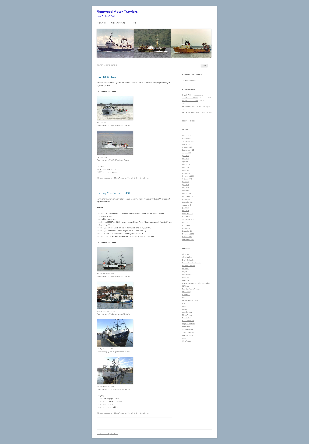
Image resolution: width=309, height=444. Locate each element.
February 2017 (187, 225)
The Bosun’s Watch (118, 23)
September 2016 (188, 240)
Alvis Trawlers (187, 257)
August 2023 (186, 144)
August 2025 (186, 135)
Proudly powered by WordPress (107, 434)
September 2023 (188, 141)
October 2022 (187, 147)
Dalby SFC (185, 277)
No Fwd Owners (188, 321)
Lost (183, 303)
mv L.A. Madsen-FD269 (190, 112)
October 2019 (187, 179)
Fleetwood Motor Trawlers (117, 11)
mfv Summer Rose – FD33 (191, 106)
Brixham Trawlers (188, 266)
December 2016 (187, 231)
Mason (184, 309)
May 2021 (185, 159)
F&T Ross (185, 286)
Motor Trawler (119, 178)
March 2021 (186, 164)
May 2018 (185, 211)
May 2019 (185, 187)
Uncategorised (187, 335)
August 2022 (186, 153)
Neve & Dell (186, 318)
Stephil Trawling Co (189, 332)
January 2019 (186, 199)
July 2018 (185, 208)
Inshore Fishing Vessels (190, 300)
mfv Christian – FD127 (190, 98)
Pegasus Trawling (188, 324)
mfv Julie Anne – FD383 (190, 101)
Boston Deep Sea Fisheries (191, 263)
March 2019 (186, 193)
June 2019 (185, 185)
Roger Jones (144, 178)
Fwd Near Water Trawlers (191, 289)
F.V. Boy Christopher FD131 (113, 193)
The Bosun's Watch (189, 80)
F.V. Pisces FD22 (106, 76)
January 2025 (186, 138)
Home (133, 23)
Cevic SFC (185, 269)
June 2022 (185, 156)
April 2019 (185, 190)
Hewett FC (186, 295)
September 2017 (188, 219)
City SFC (185, 271)
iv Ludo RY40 (186, 95)
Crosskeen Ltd (187, 274)
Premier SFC (186, 326)
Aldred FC (185, 254)
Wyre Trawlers (187, 341)
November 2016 (188, 234)
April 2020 (185, 170)
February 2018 (187, 214)
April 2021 (185, 161)
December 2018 (187, 202)
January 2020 (186, 173)
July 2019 (185, 182)
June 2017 (185, 222)
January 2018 (186, 216)
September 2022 (188, 150)
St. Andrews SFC (188, 329)
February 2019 (187, 196)
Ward (184, 338)
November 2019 (188, 176)
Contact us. (101, 23)
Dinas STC (185, 280)
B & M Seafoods (187, 260)
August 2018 (186, 205)
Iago (183, 297)
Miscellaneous (187, 312)
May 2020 (185, 167)
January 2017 (186, 228)
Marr (184, 306)
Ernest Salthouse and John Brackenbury (196, 283)
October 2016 (187, 237)
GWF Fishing (186, 292)
